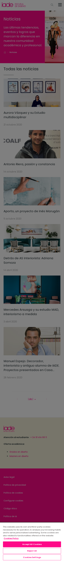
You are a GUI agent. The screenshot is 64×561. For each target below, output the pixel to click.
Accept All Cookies (32, 544)
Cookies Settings (32, 557)
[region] (32, 541)
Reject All (32, 550)
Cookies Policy (11, 538)
